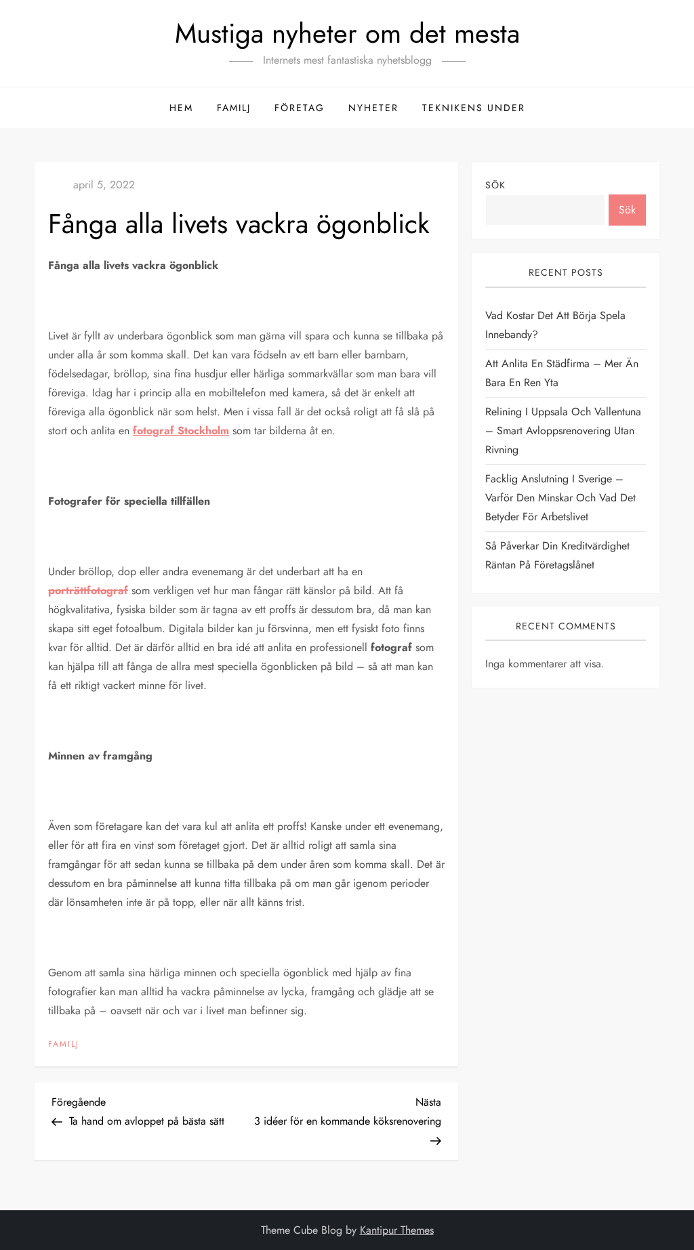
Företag (299, 107)
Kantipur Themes (397, 1230)
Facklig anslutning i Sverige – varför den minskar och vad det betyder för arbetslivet (560, 497)
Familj (234, 107)
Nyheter (373, 107)
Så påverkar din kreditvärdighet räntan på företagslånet (557, 555)
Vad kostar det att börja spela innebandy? (555, 325)
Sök (495, 185)
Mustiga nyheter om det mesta (347, 33)
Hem (181, 107)
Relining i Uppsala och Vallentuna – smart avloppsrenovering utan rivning (563, 430)
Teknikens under (473, 107)
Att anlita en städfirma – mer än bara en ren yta (561, 373)
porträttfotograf (88, 590)
